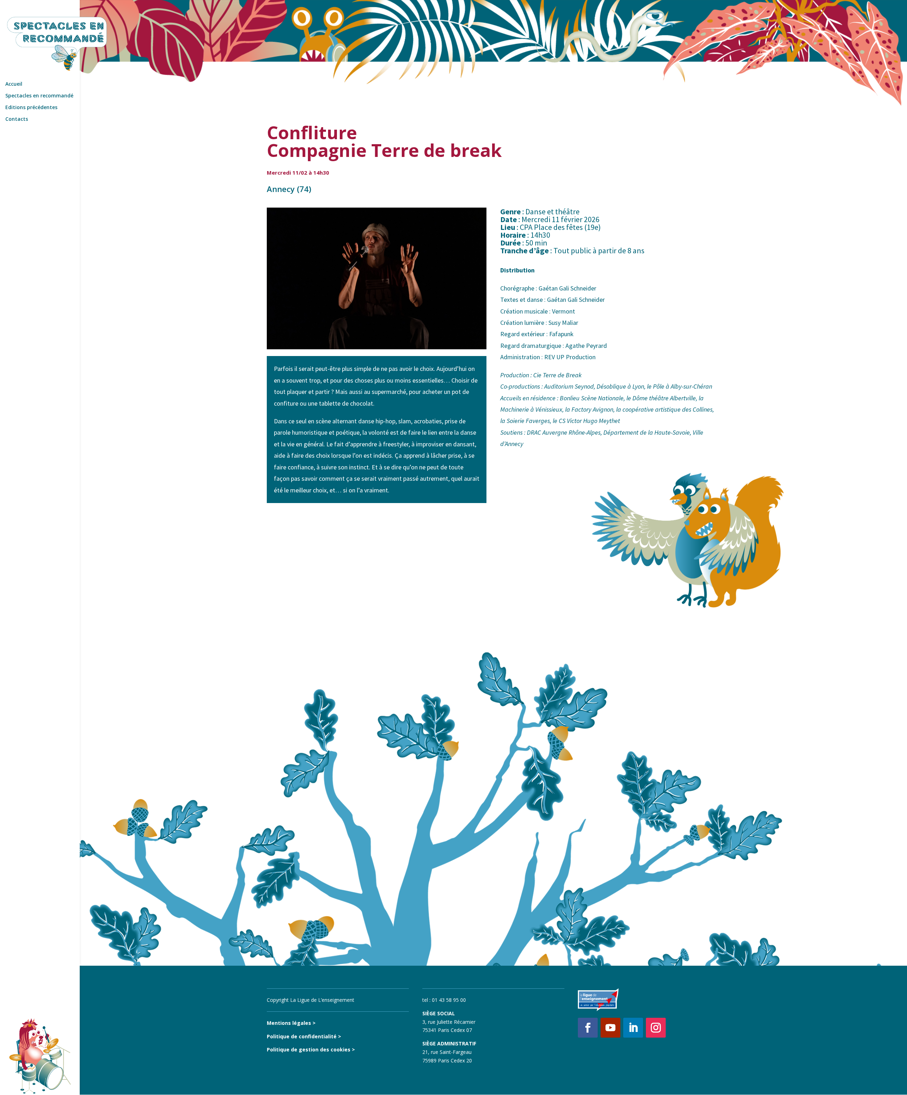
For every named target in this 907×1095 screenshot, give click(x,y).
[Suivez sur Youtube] (610, 1028)
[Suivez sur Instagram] (656, 1028)
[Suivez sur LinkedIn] (633, 1028)
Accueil (13, 84)
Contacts (16, 119)
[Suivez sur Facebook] (588, 1028)
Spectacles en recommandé (39, 96)
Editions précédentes (31, 108)
